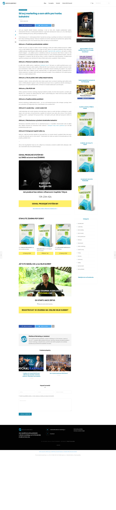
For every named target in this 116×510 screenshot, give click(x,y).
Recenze (79, 256)
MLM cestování (42, 451)
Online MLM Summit (67, 3)
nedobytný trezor (44, 65)
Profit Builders (71, 441)
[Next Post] (115, 255)
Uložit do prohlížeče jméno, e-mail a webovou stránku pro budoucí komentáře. (37, 396)
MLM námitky (81, 230)
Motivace (80, 239)
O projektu (51, 3)
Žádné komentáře (24, 21)
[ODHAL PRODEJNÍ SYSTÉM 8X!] (45, 189)
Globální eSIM (66, 451)
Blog (45, 3)
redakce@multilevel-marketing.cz (57, 429)
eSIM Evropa (48, 451)
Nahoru (58, 445)
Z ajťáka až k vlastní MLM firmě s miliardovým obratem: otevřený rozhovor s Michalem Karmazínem (31, 375)
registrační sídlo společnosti (54, 51)
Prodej (79, 252)
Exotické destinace (59, 451)
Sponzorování (81, 266)
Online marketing (81, 246)
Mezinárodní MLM (73, 451)
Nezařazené (80, 243)
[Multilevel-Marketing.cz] (9, 3)
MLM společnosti (23, 9)
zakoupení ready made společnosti (56, 125)
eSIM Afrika (53, 451)
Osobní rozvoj (81, 249)
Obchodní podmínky (78, 429)
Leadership (80, 226)
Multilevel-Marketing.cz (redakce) (39, 336)
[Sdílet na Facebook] (15, 31)
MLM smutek (81, 233)
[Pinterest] (15, 38)
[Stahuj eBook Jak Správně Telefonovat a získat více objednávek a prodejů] (86, 37)
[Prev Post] (1, 255)
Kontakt (58, 3)
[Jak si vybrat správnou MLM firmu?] (58, 363)
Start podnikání (81, 269)
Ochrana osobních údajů (79, 430)
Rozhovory (80, 259)
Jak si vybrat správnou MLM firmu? (59, 373)
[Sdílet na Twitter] (15, 35)
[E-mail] (15, 42)
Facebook (52, 433)
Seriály (79, 262)
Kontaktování (81, 223)
